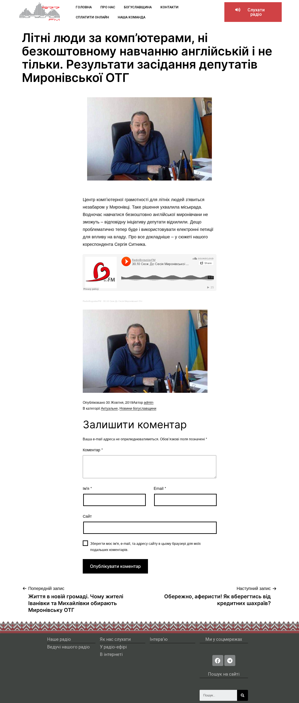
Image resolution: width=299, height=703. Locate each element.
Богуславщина (138, 7)
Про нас (107, 7)
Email (160, 488)
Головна (84, 7)
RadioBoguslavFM (92, 301)
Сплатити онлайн (92, 17)
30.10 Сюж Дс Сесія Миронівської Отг (122, 301)
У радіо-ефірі (113, 647)
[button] (253, 12)
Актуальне (109, 408)
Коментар (93, 449)
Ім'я (87, 488)
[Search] (242, 695)
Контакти (169, 7)
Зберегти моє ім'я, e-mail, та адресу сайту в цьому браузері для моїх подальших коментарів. (145, 546)
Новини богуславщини (138, 408)
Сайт (87, 516)
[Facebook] (217, 660)
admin (148, 402)
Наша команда (131, 17)
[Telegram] (229, 660)
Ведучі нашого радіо (68, 647)
